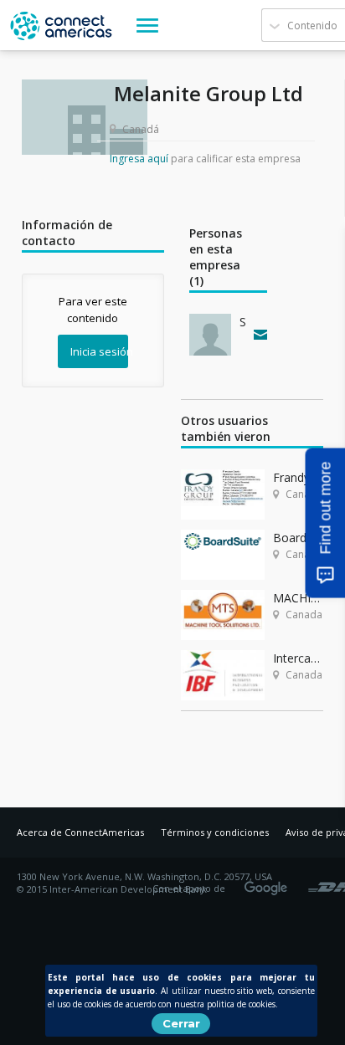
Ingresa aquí (139, 158)
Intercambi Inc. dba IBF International (298, 658)
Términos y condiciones (215, 832)
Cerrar (181, 1023)
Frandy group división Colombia (298, 477)
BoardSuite (298, 538)
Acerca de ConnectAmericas (80, 832)
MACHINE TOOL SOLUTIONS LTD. (298, 598)
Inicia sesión (99, 351)
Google (269, 882)
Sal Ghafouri (242, 322)
